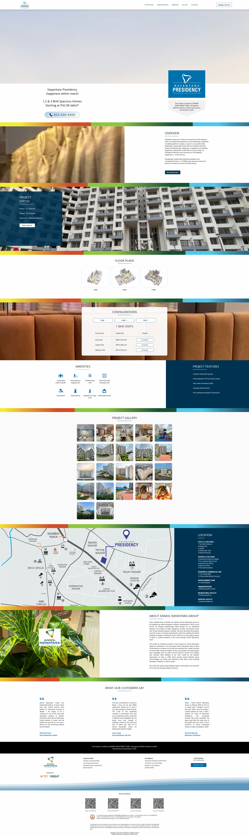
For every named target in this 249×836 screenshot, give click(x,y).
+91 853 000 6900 (198, 760)
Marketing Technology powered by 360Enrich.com (124, 834)
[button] (27, 225)
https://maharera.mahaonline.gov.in (106, 818)
